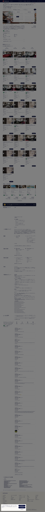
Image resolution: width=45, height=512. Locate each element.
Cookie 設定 (21, 509)
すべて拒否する (22, 507)
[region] (13, 507)
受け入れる (22, 505)
